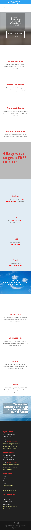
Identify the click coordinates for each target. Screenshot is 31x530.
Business (13, 201)
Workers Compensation (9, 490)
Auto (22, 199)
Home (5, 478)
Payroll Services (7, 502)
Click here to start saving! (15, 34)
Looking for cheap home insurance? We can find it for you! (15, 21)
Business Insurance (15, 131)
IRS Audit (15, 361)
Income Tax (15, 314)
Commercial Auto (15, 108)
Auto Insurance (15, 61)
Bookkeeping (6, 504)
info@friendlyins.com (12, 441)
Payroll (15, 384)
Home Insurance (15, 84)
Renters (5, 481)
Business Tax (15, 337)
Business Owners (8, 488)
